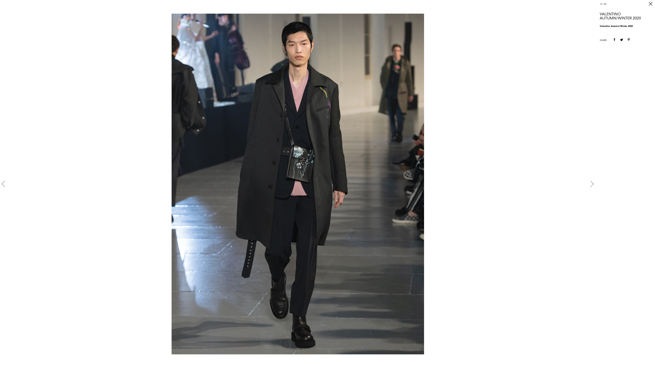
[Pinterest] (629, 42)
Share (603, 40)
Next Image (592, 184)
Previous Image (4, 184)
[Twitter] (621, 42)
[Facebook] (614, 42)
